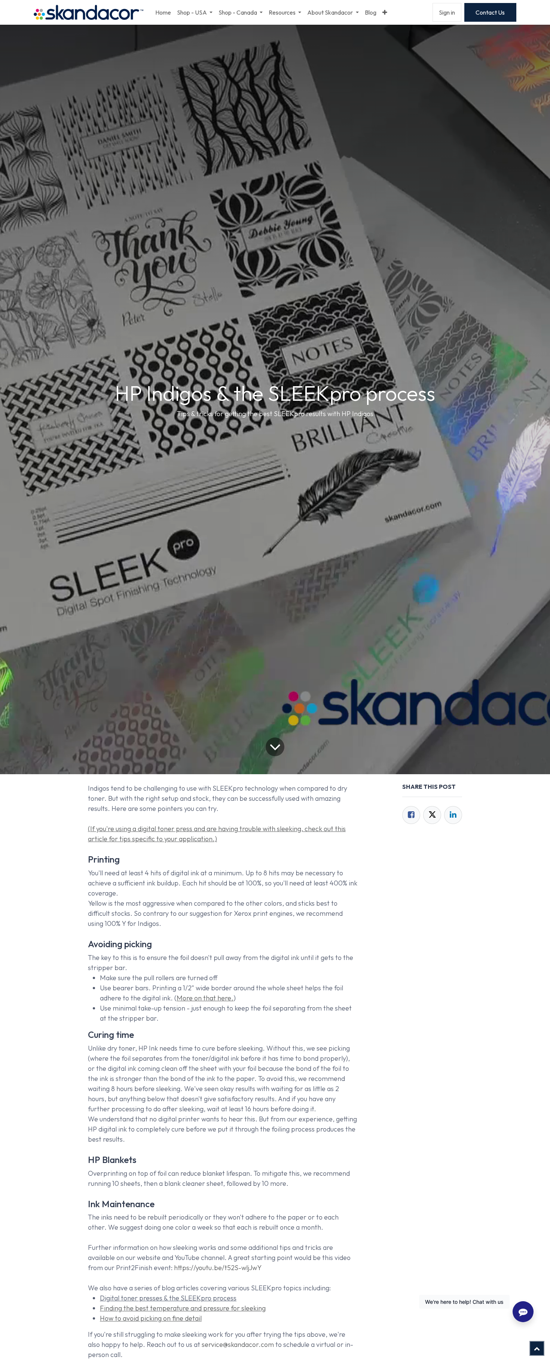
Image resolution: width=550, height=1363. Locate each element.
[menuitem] (163, 12)
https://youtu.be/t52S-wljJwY (218, 1267)
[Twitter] (432, 815)
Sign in (447, 12)
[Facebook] (411, 815)
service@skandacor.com (238, 1344)
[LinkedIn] (453, 815)
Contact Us (490, 12)
